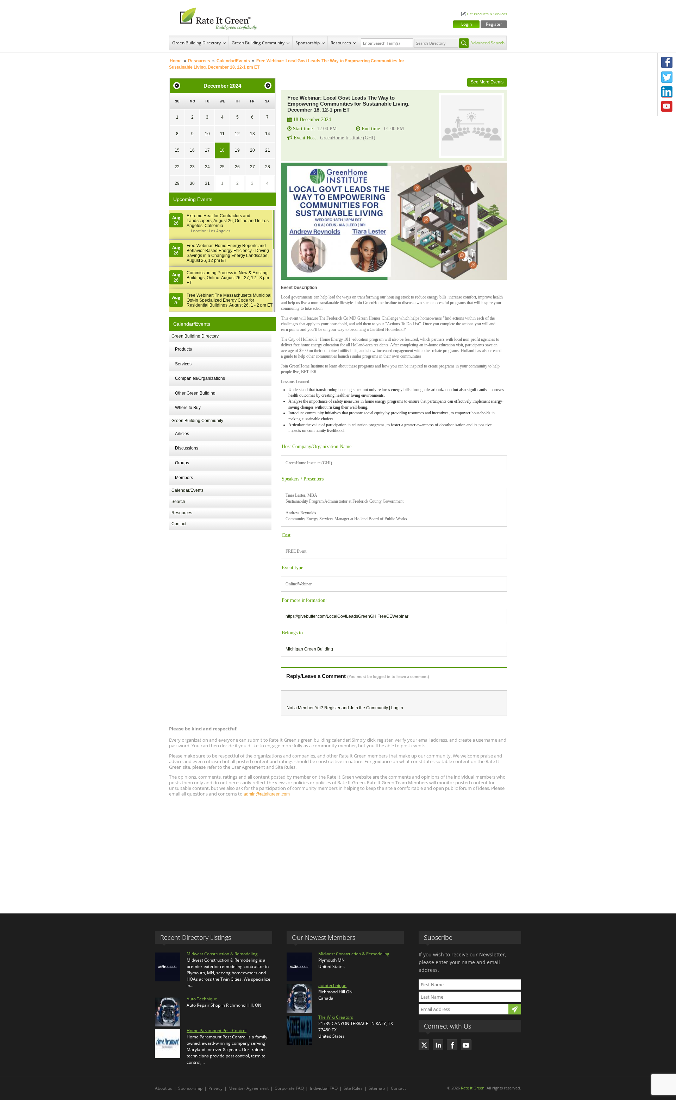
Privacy (215, 1088)
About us (163, 1088)
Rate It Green (472, 1087)
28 (267, 166)
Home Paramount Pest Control (216, 1030)
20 (252, 150)
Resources (341, 43)
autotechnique (332, 985)
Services (183, 364)
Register (494, 24)
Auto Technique (202, 999)
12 (237, 133)
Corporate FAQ (289, 1088)
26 (237, 166)
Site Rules (353, 1088)
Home (176, 60)
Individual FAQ (324, 1088)
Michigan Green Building (309, 649)
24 (207, 166)
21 (267, 150)
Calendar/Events (233, 60)
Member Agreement (249, 1088)
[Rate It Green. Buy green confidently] (215, 17)
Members (184, 477)
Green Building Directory (196, 43)
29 (177, 183)
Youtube (666, 106)
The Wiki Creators (335, 1017)
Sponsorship (307, 43)
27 (252, 166)
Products (183, 349)
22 (177, 166)
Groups (182, 462)
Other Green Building (195, 393)
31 (207, 183)
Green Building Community (258, 43)
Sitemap (377, 1088)
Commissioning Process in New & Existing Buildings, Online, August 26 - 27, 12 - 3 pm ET (228, 277)
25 (222, 166)
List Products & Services (487, 14)
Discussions (186, 448)
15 (177, 150)
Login (466, 24)
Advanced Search (487, 43)
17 (207, 150)
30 (192, 183)
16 (192, 150)
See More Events (487, 82)
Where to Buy (188, 407)
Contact (178, 523)
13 (252, 133)
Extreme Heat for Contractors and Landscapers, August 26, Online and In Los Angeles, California (228, 220)
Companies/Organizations (200, 378)
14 (267, 133)
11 (222, 133)
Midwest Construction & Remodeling (222, 954)
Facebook (666, 62)
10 (207, 133)
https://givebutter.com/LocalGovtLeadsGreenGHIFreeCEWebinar (347, 616)
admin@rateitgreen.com (267, 794)
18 (222, 150)
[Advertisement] (338, 852)
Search (178, 501)
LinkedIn (666, 92)
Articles (182, 433)
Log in (397, 707)
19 (237, 150)
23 (192, 166)
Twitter (666, 77)
